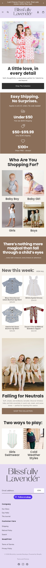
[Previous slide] (2, 3)
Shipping (5, 526)
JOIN (39, 490)
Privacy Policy (7, 548)
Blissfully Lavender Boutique (19, 554)
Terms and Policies (23, 559)
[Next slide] (43, 3)
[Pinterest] (27, 564)
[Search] (7, 12)
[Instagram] (23, 564)
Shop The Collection (23, 86)
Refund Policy (7, 530)
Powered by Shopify (35, 554)
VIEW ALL (40, 271)
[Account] (38, 12)
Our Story (5, 509)
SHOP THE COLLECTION (23, 411)
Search (4, 534)
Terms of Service (8, 544)
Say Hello (5, 513)
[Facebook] (18, 564)
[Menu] (2, 12)
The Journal (6, 516)
